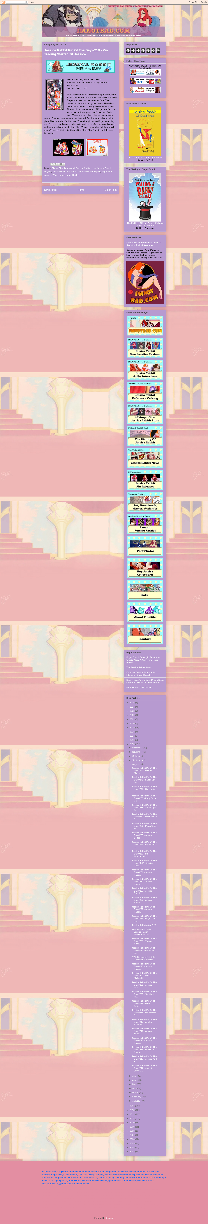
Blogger (109, 1218)
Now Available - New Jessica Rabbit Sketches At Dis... (141, 932)
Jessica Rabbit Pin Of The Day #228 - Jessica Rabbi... (144, 900)
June (135, 1080)
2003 (132, 1151)
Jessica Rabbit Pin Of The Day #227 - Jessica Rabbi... (144, 909)
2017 (132, 736)
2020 (132, 723)
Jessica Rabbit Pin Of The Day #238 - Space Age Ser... (144, 807)
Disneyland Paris (72, 168)
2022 (132, 715)
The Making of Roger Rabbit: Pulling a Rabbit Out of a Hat (145, 224)
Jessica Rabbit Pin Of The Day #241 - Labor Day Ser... (144, 780)
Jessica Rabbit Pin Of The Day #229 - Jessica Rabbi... (144, 891)
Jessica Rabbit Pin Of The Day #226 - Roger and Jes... (144, 918)
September (138, 760)
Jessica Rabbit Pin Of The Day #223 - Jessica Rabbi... (144, 966)
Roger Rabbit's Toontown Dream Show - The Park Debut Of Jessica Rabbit (145, 681)
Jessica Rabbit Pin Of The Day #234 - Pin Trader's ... (144, 844)
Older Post (110, 189)
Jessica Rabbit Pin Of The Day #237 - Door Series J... (144, 817)
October (136, 756)
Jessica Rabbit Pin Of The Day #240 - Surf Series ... (144, 789)
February (137, 1096)
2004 (132, 1147)
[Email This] (51, 164)
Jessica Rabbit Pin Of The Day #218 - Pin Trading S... (144, 1012)
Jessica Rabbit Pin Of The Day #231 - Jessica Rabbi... (144, 872)
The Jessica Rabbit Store (138, 667)
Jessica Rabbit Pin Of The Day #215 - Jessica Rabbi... (144, 1040)
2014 (132, 1106)
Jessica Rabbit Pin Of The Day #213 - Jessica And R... (144, 1059)
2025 (132, 702)
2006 (132, 1139)
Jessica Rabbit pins (91, 171)
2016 (132, 740)
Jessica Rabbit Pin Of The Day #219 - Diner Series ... (144, 1003)
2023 (132, 711)
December (137, 747)
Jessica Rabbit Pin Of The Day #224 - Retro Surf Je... (144, 950)
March (135, 1092)
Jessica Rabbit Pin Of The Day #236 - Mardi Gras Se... (144, 826)
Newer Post (50, 189)
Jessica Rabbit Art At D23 (144, 925)
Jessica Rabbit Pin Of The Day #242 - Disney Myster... (144, 770)
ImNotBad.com (89, 168)
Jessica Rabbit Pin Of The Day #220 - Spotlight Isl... (144, 994)
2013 (132, 1110)
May (134, 1084)
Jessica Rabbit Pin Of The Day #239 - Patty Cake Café (144, 798)
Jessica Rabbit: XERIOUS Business (145, 157)
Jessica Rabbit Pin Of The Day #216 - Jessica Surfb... (144, 1031)
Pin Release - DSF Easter (138, 687)
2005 (132, 1143)
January (136, 1101)
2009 (132, 1127)
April (134, 1088)
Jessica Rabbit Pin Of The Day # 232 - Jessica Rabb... (144, 863)
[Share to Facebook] (60, 164)
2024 (132, 707)
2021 (132, 719)
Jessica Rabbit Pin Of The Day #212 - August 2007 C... (144, 1068)
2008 (132, 1131)
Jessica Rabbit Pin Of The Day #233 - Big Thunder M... (144, 854)
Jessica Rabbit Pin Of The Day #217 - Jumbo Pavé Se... (144, 1022)
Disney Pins (57, 168)
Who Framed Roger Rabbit (66, 175)
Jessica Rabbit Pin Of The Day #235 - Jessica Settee (144, 835)
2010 (132, 1122)
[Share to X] (57, 164)
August (136, 764)
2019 (132, 727)
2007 (132, 1135)
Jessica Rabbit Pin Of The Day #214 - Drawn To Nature (144, 1049)
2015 (132, 744)
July (134, 1076)
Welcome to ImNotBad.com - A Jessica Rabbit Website (143, 244)
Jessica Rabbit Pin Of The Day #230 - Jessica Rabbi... (144, 881)
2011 (132, 1118)
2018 (132, 732)
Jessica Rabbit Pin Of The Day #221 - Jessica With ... (144, 985)
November (137, 752)
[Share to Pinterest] (63, 164)
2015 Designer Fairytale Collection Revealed (143, 958)
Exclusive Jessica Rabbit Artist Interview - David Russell (140, 673)
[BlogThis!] (54, 164)
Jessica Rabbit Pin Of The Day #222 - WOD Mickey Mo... (144, 975)
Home (81, 189)
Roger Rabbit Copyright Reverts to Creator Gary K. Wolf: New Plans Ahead (143, 660)
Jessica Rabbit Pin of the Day (67, 171)
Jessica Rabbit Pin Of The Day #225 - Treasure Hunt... (144, 941)
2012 (132, 1114)
